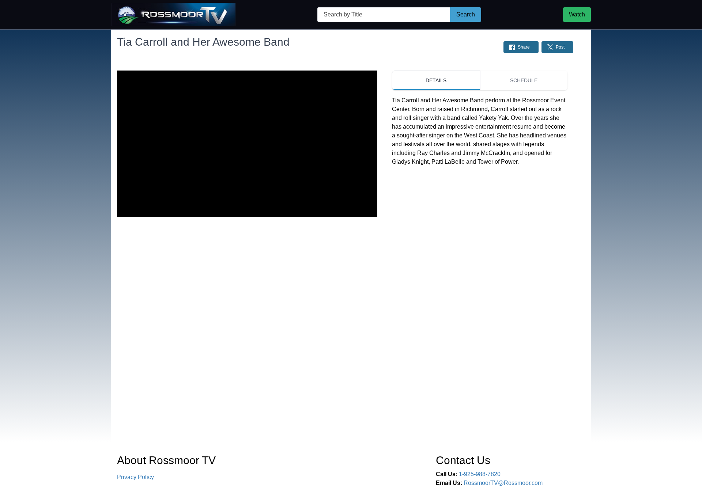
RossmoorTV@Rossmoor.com (503, 483)
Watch (577, 14)
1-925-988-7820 (480, 474)
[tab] (436, 80)
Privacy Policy (135, 477)
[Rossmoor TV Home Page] (173, 14)
